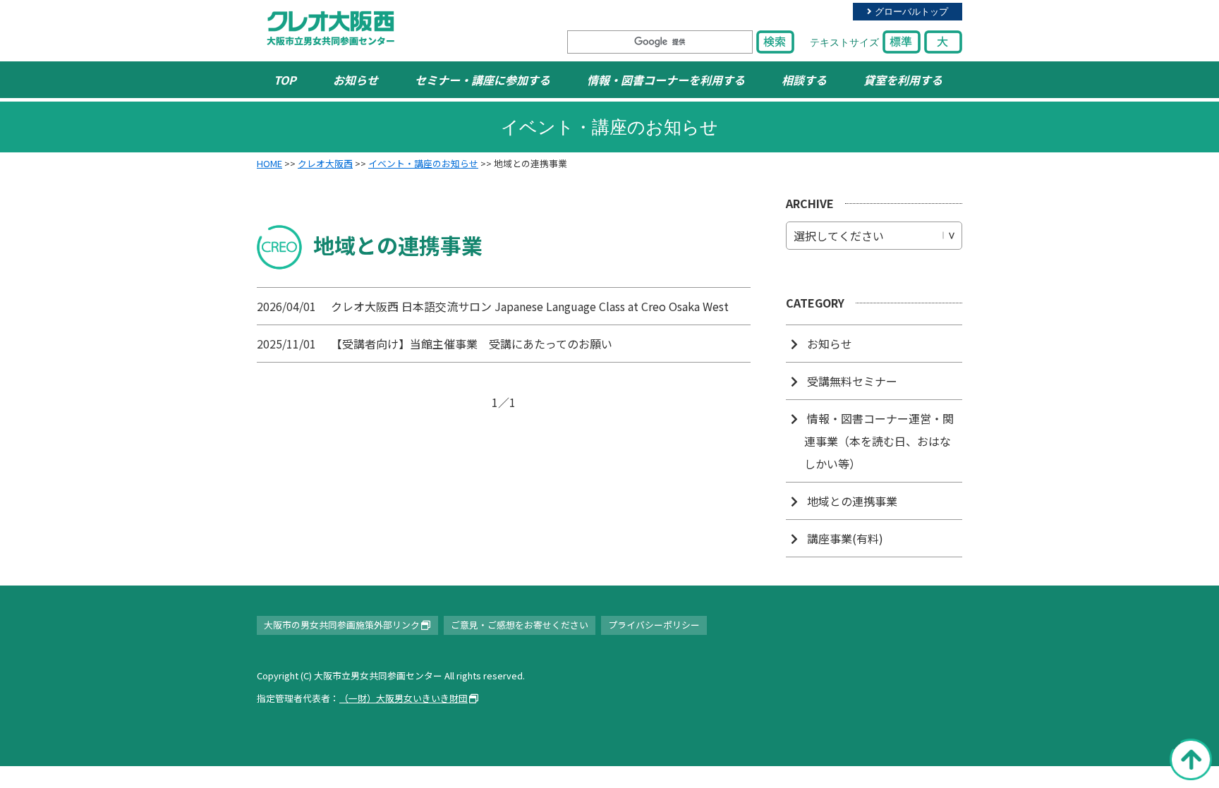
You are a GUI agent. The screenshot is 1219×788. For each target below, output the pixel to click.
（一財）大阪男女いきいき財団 (403, 698)
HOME (269, 163)
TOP (285, 79)
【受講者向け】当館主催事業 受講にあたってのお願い (471, 343)
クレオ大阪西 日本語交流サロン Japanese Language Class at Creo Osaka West (530, 306)
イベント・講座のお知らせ (423, 163)
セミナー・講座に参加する (482, 79)
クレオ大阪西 (325, 163)
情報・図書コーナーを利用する (666, 79)
